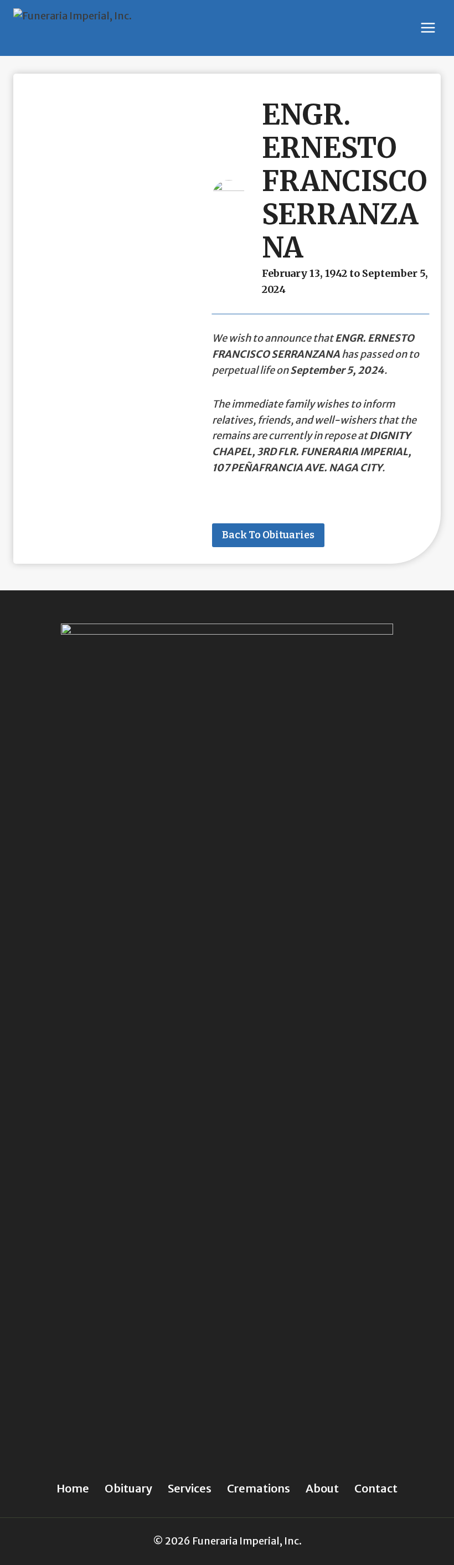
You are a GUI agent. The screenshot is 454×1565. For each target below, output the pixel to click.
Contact (376, 1488)
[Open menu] (428, 28)
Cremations (258, 1488)
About (322, 1488)
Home (72, 1488)
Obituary (128, 1488)
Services (189, 1488)
